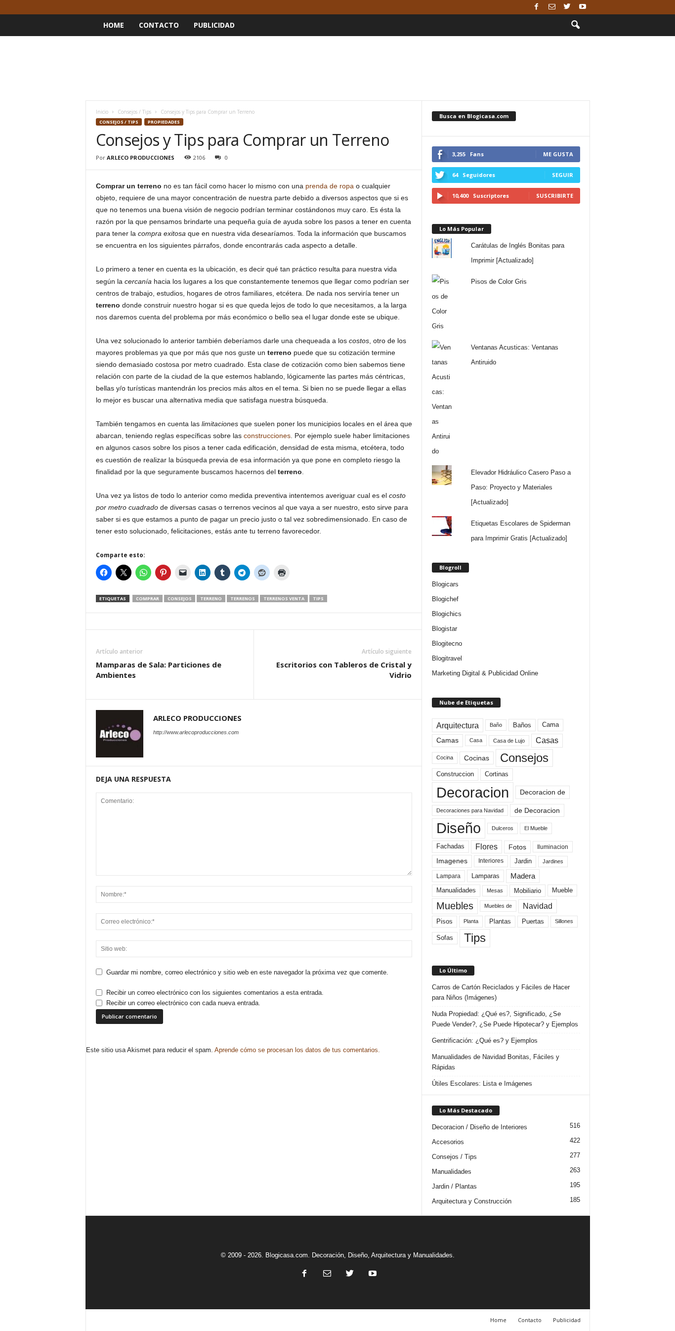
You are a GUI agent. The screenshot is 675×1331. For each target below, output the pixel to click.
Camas (447, 740)
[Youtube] (583, 7)
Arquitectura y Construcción (471, 1201)
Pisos (444, 921)
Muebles (454, 905)
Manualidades (456, 890)
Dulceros (502, 828)
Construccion (455, 774)
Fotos (517, 847)
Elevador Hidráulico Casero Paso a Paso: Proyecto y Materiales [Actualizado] (521, 487)
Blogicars (445, 584)
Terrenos (242, 598)
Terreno (211, 598)
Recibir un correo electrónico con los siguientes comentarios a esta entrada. (215, 992)
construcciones (267, 436)
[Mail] (552, 7)
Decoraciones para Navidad (470, 810)
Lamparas (485, 876)
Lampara (448, 876)
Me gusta (558, 154)
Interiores (491, 860)
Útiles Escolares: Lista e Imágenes (482, 1083)
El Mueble (536, 828)
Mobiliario (527, 890)
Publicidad (214, 25)
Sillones (564, 921)
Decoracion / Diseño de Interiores (479, 1127)
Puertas (533, 921)
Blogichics (447, 614)
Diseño (458, 828)
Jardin (523, 861)
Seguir (562, 174)
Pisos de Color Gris (499, 281)
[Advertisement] (337, 68)
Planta (471, 921)
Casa (475, 740)
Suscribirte (554, 195)
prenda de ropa (329, 186)
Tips (318, 598)
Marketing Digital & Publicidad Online (485, 673)
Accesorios (448, 1142)
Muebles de (498, 906)
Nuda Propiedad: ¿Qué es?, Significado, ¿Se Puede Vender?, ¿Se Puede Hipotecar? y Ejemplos (505, 1019)
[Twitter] (567, 7)
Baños (522, 725)
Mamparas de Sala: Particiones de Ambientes (158, 670)
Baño (496, 725)
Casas (547, 740)
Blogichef (445, 599)
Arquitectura (457, 725)
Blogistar (444, 628)
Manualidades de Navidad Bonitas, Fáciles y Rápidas (495, 1062)
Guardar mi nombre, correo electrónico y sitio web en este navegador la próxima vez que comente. (247, 972)
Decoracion (472, 792)
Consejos (180, 598)
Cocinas (476, 758)
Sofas (444, 937)
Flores (486, 847)
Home (113, 25)
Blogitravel (447, 658)
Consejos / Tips (134, 111)
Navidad (537, 906)
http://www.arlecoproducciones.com (196, 732)
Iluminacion (552, 846)
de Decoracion (537, 810)
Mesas (495, 890)
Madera (522, 876)
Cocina (444, 757)
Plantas (500, 921)
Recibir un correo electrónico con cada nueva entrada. (183, 1003)
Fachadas (450, 846)
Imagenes (451, 861)
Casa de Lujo (509, 741)
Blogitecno (447, 643)
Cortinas (496, 774)
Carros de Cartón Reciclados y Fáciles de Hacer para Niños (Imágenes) (501, 992)
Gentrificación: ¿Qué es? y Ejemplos (485, 1040)
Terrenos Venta (283, 598)
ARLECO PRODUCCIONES (140, 157)
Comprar (147, 598)
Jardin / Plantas (454, 1186)
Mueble (562, 890)
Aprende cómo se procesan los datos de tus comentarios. (297, 1050)
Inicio (102, 111)
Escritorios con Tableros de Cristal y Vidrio (344, 670)
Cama (550, 724)
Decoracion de (542, 792)
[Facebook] (537, 7)
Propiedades (164, 122)
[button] (575, 25)
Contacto (159, 25)
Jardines (553, 861)
